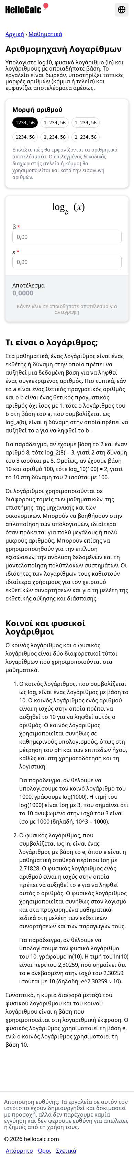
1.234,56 (55, 122)
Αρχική (14, 34)
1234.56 (25, 137)
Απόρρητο (19, 1150)
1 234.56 (86, 137)
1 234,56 (86, 122)
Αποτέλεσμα (28, 285)
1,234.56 (55, 137)
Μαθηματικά (45, 34)
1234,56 (25, 122)
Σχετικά (66, 1150)
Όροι (44, 1150)
